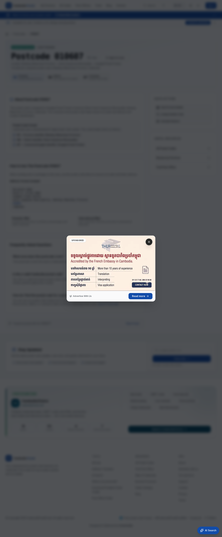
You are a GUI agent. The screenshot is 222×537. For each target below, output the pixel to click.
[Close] (149, 241)
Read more (138, 296)
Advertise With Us (82, 296)
